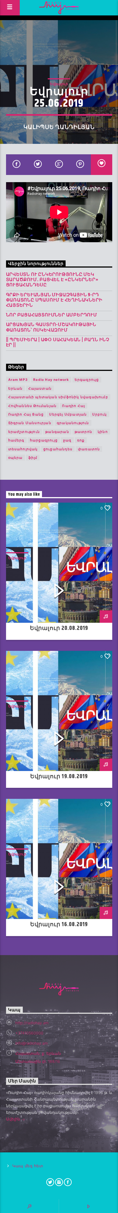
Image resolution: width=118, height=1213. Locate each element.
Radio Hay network (51, 380)
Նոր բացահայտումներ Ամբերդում (51, 315)
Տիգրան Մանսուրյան (29, 423)
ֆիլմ (33, 457)
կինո (103, 432)
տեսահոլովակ (23, 449)
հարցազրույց (44, 440)
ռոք (81, 440)
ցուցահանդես (57, 449)
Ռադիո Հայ (73, 406)
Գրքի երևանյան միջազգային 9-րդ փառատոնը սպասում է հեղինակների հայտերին (54, 300)
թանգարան (57, 432)
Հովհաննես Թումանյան (32, 406)
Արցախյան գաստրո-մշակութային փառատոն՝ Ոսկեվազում (51, 327)
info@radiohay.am (31, 1043)
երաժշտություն (24, 432)
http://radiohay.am (32, 1022)
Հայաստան (40, 388)
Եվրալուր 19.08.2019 (59, 776)
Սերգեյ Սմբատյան (68, 414)
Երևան (15, 388)
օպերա (15, 457)
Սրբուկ (99, 414)
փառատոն (89, 449)
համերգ (16, 440)
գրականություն (73, 423)
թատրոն (83, 432)
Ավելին (13, 1119)
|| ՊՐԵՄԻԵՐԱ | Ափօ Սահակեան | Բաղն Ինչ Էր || (57, 342)
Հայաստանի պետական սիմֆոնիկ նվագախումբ (58, 397)
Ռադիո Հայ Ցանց (26, 414)
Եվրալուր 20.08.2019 (59, 628)
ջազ (67, 440)
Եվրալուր (59, 84)
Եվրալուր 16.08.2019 (59, 924)
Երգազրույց (87, 380)
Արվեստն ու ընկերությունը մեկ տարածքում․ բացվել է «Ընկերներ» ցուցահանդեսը (52, 280)
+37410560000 (29, 1033)
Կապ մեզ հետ (27, 1166)
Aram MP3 (18, 380)
